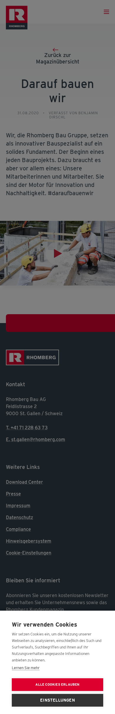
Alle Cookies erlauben (57, 684)
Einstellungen (57, 700)
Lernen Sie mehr (26, 668)
